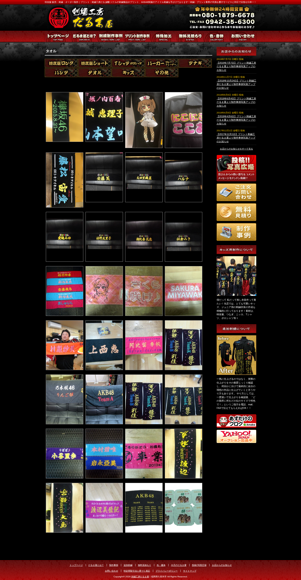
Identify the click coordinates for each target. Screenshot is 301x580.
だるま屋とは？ (84, 37)
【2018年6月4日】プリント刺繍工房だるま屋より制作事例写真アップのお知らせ (236, 102)
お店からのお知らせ (222, 565)
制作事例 (113, 565)
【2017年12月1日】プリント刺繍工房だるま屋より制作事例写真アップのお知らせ (236, 138)
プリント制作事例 (137, 37)
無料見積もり (190, 37)
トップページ (58, 37)
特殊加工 (163, 37)
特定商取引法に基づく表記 (137, 571)
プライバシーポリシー (167, 571)
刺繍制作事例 (111, 37)
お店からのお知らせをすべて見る (236, 149)
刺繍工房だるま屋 (140, 576)
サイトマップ (189, 571)
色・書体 (216, 37)
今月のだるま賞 (178, 565)
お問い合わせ (243, 37)
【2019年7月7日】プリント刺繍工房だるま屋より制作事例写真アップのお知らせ (236, 66)
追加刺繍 (128, 565)
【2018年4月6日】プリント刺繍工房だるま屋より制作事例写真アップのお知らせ (236, 120)
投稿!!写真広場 (199, 565)
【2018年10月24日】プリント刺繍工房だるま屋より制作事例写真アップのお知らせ (236, 84)
